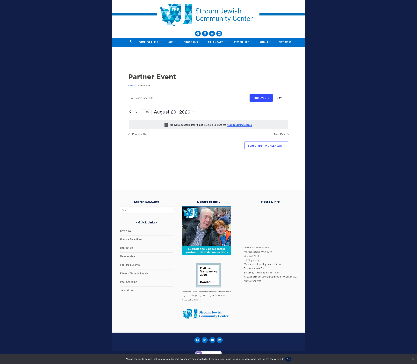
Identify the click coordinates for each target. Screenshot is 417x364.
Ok (288, 359)
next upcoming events (239, 124)
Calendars (215, 42)
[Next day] (136, 112)
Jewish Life (241, 42)
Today (146, 111)
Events (131, 86)
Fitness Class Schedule (134, 273)
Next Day (279, 134)
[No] (413, 359)
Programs (191, 42)
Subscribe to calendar (265, 145)
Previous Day (140, 134)
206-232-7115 (251, 256)
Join (171, 42)
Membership (127, 256)
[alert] (208, 124)
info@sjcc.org (251, 260)
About (263, 42)
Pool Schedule (128, 282)
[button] (130, 42)
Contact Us (126, 248)
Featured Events (130, 265)
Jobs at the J (127, 290)
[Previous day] (130, 112)
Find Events (261, 98)
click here (197, 300)
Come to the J (148, 42)
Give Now (285, 42)
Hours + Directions (131, 239)
